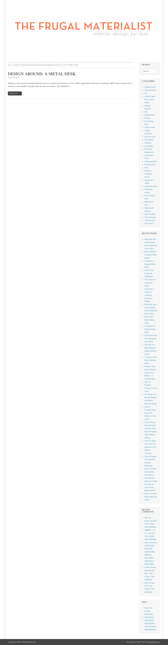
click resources (151, 542)
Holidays (148, 143)
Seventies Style (151, 186)
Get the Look (150, 137)
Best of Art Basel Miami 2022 (150, 320)
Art (146, 93)
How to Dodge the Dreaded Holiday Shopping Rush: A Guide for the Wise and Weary (150, 465)
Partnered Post (151, 161)
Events (147, 118)
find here (148, 583)
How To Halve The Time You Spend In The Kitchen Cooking (150, 447)
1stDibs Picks (150, 87)
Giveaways (149, 140)
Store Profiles (150, 214)
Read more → (15, 93)
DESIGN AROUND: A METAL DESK (42, 74)
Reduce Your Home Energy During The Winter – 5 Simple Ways (150, 372)
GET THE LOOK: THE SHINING (151, 524)
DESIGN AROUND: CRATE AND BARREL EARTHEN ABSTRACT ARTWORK (150, 555)
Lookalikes (149, 146)
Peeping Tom (150, 164)
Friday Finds (150, 127)
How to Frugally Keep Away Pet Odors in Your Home (150, 413)
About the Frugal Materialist (149, 611)
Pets (146, 168)
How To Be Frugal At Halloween (149, 273)
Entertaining (149, 115)
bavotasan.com (154, 642)
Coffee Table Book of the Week (150, 99)
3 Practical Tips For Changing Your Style (151, 338)
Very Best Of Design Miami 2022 (150, 329)
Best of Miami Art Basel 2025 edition (151, 255)
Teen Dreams (150, 217)
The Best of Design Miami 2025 (150, 264)
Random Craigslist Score (148, 174)
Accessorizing (150, 90)
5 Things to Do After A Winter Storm (151, 360)
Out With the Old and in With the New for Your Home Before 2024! (151, 484)
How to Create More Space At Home (151, 496)
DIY (146, 112)
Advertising (149, 617)
